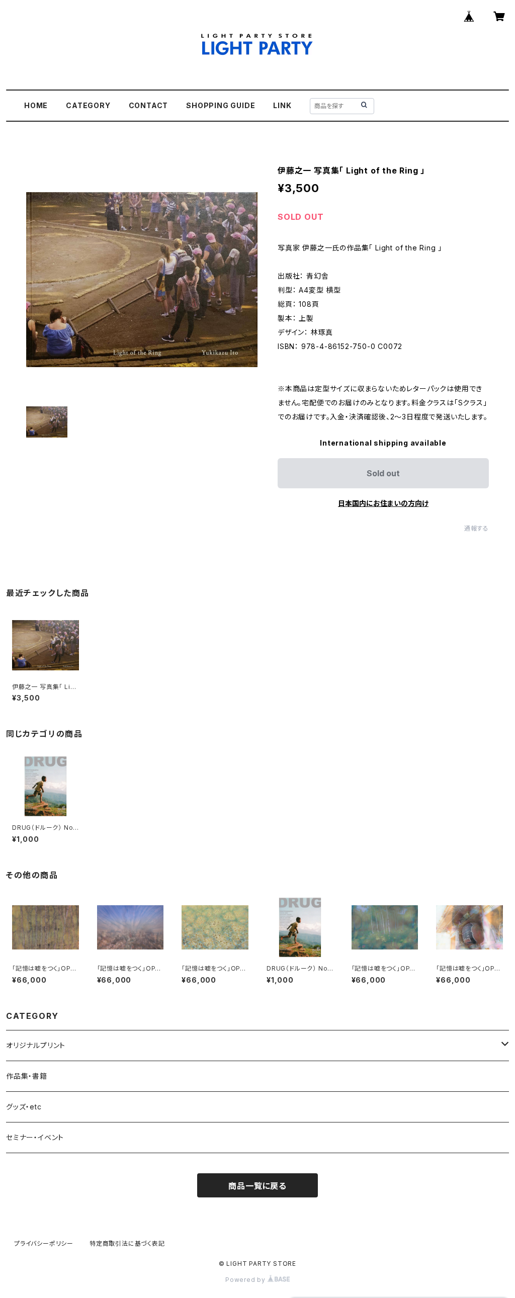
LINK (282, 105)
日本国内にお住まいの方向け (383, 503)
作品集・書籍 (26, 1076)
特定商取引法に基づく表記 (127, 1243)
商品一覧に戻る (257, 1186)
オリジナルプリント (35, 1045)
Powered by (246, 1279)
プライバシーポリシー (43, 1243)
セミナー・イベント (35, 1137)
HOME (36, 105)
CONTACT (148, 105)
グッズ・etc (24, 1106)
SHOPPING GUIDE (220, 105)
